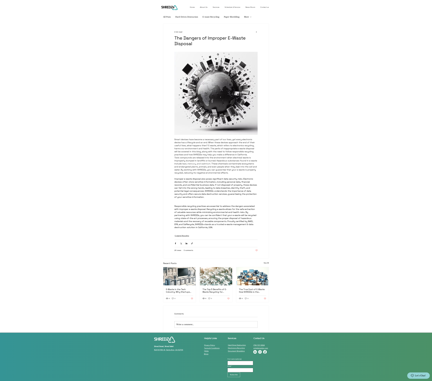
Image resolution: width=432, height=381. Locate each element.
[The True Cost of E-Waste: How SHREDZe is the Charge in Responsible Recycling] (252, 276)
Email (229, 366)
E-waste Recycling (210, 17)
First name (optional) (234, 359)
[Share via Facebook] (175, 243)
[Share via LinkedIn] (186, 243)
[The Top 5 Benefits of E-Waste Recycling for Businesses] (216, 276)
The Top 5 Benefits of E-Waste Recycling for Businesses (214, 290)
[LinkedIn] (255, 352)
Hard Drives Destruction (186, 17)
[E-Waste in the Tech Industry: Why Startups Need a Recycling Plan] (179, 276)
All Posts (167, 17)
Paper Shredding (232, 17)
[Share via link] (192, 243)
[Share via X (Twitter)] (181, 243)
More (246, 17)
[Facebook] (265, 352)
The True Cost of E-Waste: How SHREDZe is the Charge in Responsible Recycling (252, 290)
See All (266, 263)
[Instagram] (260, 352)
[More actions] (256, 32)
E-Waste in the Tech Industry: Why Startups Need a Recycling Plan (178, 290)
